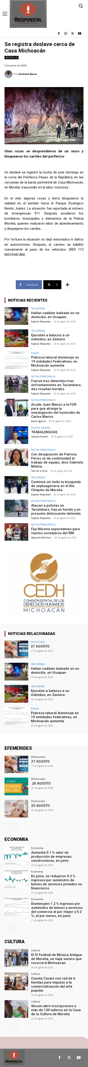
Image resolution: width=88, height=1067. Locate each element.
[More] (67, 284)
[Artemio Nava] (9, 74)
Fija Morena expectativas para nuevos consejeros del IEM (55, 531)
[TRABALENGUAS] (16, 435)
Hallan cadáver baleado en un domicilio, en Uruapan (55, 315)
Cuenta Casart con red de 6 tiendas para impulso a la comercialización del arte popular (53, 984)
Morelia (11, 57)
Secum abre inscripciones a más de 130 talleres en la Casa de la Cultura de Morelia (56, 1010)
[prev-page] (7, 826)
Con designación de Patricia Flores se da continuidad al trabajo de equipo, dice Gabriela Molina (57, 460)
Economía (37, 848)
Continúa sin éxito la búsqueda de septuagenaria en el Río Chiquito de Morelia (56, 486)
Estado (35, 353)
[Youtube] (79, 33)
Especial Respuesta (41, 321)
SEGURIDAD (38, 308)
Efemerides (38, 642)
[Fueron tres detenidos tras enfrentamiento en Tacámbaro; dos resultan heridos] (16, 384)
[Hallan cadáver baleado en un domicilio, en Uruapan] (16, 316)
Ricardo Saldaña (40, 427)
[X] (72, 33)
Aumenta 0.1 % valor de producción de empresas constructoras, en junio (51, 857)
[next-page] (14, 826)
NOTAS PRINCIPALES (43, 376)
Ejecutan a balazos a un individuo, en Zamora (50, 337)
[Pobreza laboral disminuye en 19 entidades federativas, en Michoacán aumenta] (16, 360)
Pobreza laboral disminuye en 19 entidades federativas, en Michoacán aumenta (55, 361)
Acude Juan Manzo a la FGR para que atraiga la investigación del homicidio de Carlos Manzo (55, 410)
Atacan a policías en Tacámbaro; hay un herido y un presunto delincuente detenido (56, 509)
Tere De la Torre (39, 470)
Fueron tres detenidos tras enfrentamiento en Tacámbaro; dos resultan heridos (56, 385)
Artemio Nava (28, 74)
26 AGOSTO (41, 783)
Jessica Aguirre (38, 421)
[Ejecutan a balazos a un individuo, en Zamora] (16, 338)
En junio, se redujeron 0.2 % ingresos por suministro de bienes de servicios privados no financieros (56, 882)
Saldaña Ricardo (39, 436)
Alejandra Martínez (41, 537)
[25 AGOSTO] (16, 809)
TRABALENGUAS (44, 432)
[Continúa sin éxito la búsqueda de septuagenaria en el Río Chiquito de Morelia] (16, 485)
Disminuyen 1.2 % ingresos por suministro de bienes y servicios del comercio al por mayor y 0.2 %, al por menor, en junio (57, 910)
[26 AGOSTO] (16, 786)
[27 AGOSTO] (16, 649)
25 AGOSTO (40, 806)
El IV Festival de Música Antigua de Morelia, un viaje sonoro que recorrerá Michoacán (56, 959)
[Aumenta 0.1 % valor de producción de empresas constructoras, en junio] (16, 855)
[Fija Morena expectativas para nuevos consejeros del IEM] (16, 532)
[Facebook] (58, 33)
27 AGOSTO (40, 646)
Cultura (35, 950)
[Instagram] (65, 33)
